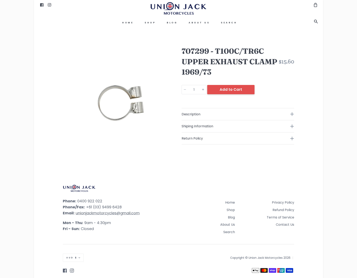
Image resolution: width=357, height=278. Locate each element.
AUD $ (71, 257)
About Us (199, 22)
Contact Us (285, 224)
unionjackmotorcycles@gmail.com (108, 213)
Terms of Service (280, 217)
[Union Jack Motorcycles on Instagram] (72, 270)
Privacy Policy (283, 202)
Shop (150, 22)
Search (229, 22)
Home (127, 22)
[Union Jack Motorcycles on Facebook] (65, 270)
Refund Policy (283, 210)
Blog (172, 22)
